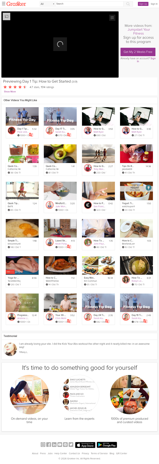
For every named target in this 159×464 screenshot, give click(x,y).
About (35, 453)
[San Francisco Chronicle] (88, 205)
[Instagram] (43, 445)
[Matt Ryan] (88, 130)
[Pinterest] (65, 445)
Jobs (50, 453)
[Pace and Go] (12, 130)
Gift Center (121, 453)
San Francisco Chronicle (106, 206)
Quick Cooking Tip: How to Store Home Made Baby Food (14, 166)
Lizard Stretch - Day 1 (61, 241)
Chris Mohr (60, 318)
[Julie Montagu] (50, 205)
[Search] (128, 4)
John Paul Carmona (104, 243)
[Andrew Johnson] (12, 317)
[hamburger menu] (3, 3)
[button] (112, 18)
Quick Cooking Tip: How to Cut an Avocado (52, 166)
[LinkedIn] (54, 445)
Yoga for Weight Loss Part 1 (14, 278)
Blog (112, 453)
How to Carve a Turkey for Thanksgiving (52, 278)
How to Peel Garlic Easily (99, 203)
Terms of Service (99, 453)
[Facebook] (48, 445)
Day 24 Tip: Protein (99, 315)
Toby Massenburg (103, 169)
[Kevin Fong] (50, 242)
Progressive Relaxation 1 (23, 315)
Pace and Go (24, 132)
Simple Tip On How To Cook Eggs (14, 241)
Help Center (61, 453)
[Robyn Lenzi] (126, 279)
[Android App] (106, 445)
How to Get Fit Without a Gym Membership (99, 166)
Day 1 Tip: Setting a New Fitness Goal (23, 129)
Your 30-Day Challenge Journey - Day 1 (61, 315)
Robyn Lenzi (138, 281)
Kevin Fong (61, 243)
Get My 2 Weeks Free (138, 52)
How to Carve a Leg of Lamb (128, 241)
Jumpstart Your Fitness (139, 31)
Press (43, 453)
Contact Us (74, 453)
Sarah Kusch (61, 132)
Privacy (85, 453)
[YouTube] (59, 445)
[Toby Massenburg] (88, 168)
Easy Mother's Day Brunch (90, 278)
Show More (10, 92)
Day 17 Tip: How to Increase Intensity (61, 129)
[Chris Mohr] (50, 317)
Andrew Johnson (26, 318)
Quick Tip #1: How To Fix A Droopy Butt (14, 203)
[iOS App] (85, 445)
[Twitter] (71, 445)
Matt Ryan (99, 132)
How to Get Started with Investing (99, 129)
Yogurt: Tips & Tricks (128, 203)
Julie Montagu (62, 206)
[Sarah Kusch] (50, 130)
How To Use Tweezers (99, 241)
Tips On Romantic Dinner (128, 166)
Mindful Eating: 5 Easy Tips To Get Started (61, 203)
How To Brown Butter (137, 278)
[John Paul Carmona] (88, 242)
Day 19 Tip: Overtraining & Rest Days (137, 315)
